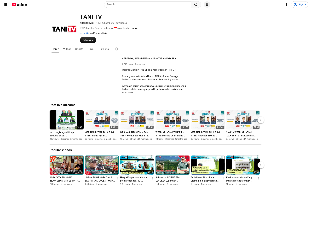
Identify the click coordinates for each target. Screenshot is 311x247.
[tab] (55, 49)
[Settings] (286, 4)
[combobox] (148, 4)
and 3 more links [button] (98, 33)
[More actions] (82, 133)
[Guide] (6, 4)
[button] (127, 92)
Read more (127, 92)
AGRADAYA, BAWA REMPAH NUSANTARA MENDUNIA (149, 58)
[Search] (196, 4)
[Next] (261, 120)
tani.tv (85, 33)
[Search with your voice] (207, 4)
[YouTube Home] (19, 4)
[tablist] (155, 49)
